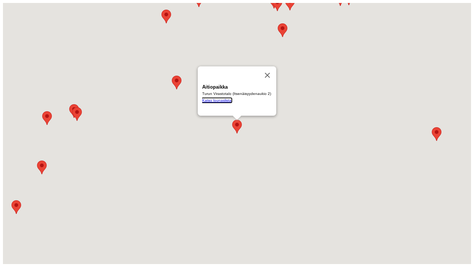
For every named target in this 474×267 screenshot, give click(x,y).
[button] (77, 114)
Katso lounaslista (216, 100)
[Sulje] (267, 75)
